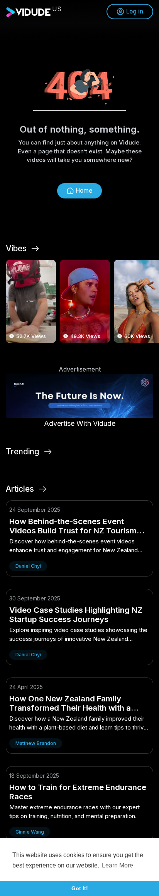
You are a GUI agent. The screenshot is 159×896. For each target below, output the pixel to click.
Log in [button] (134, 11)
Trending (22, 451)
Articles (20, 489)
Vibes (16, 248)
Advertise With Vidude (79, 423)
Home (84, 190)
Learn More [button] (117, 865)
